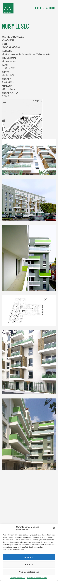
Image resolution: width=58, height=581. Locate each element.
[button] (54, 528)
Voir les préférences (29, 572)
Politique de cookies (17, 578)
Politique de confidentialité (37, 578)
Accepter (29, 557)
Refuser (29, 564)
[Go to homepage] (8, 8)
